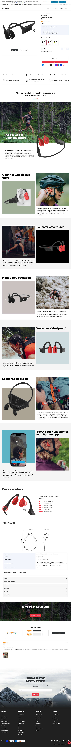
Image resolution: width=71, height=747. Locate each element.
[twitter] (57, 741)
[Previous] (5, 30)
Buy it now (55, 62)
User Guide (3, 719)
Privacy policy (23, 2)
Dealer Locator (38, 716)
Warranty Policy (56, 714)
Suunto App (3, 728)
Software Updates (4, 721)
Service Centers (4, 725)
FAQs (2, 714)
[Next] (34, 30)
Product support (35, 615)
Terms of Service (56, 719)
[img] (5, 642)
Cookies (54, 721)
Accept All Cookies (62, 1)
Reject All (54, 1)
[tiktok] (63, 741)
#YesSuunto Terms (56, 723)
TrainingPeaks (38, 723)
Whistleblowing (21, 732)
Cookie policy (18, 2)
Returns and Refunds (57, 725)
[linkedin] (66, 741)
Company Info (21, 723)
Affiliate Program (39, 714)
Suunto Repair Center (5, 723)
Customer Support (4, 730)
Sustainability (20, 730)
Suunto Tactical (21, 714)
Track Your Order (4, 732)
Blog (19, 719)
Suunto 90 (20, 734)
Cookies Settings (46, 1)
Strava (37, 721)
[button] (44, 21)
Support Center (4, 716)
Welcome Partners (39, 728)
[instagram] (52, 741)
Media (19, 728)
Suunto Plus (38, 719)
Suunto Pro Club (21, 721)
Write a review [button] (58, 633)
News (19, 716)
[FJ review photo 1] (5, 655)
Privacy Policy (55, 716)
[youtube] (60, 741)
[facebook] (54, 741)
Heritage (20, 725)
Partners (37, 730)
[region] (35, 2)
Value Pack (38, 725)
